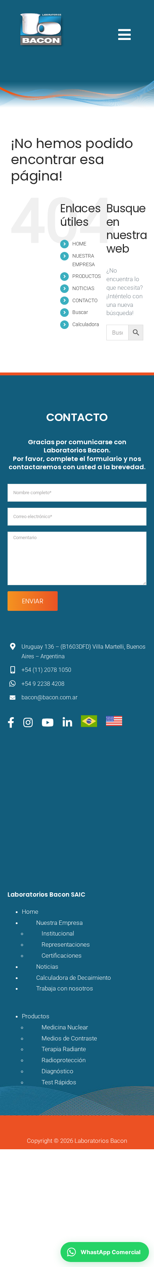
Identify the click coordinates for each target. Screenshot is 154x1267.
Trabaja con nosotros (64, 988)
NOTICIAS (83, 288)
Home (30, 911)
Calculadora (85, 324)
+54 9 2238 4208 (42, 683)
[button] (105, 1252)
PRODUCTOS (86, 276)
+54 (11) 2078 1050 (46, 670)
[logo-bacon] (40, 13)
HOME (79, 244)
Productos (35, 1016)
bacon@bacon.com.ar (49, 697)
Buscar (80, 312)
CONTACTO (84, 300)
